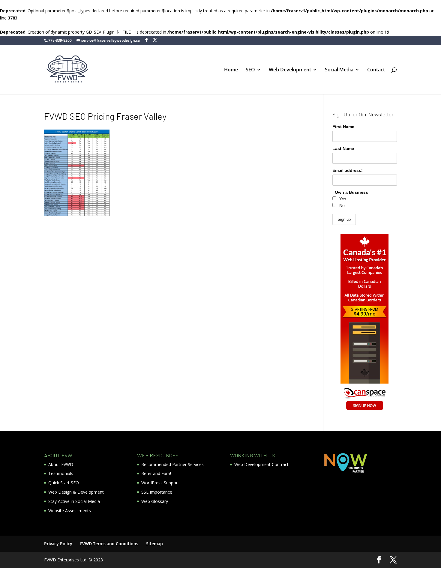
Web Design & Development (76, 492)
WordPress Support (160, 483)
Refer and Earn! (156, 473)
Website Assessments (69, 510)
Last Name (343, 148)
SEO (250, 70)
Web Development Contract (261, 464)
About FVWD (60, 464)
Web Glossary (154, 501)
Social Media (339, 70)
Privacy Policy (58, 543)
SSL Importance (156, 492)
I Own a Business (350, 192)
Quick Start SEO (63, 483)
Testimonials (60, 473)
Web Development (290, 70)
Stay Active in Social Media (74, 501)
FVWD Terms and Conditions (109, 543)
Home (231, 70)
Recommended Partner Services (172, 464)
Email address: (347, 170)
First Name (343, 126)
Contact (376, 70)
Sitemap (154, 543)
